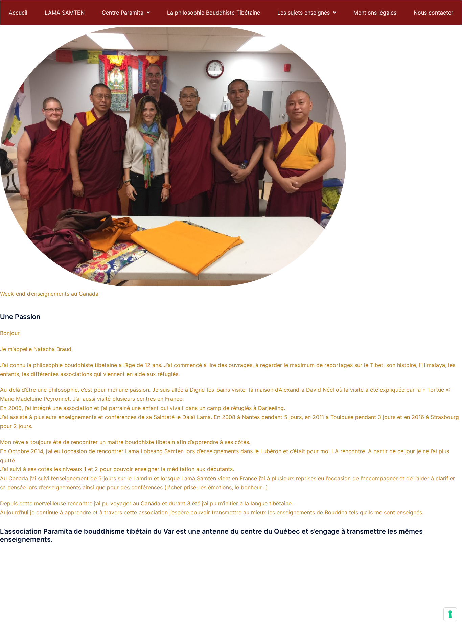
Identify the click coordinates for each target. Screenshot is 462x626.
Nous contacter (433, 12)
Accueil (18, 12)
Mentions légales (374, 12)
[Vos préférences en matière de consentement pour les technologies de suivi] (450, 614)
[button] (126, 12)
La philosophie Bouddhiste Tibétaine (213, 12)
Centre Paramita (122, 12)
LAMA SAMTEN (65, 12)
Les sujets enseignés (303, 12)
